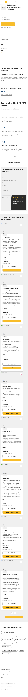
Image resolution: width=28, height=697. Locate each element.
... (3, 5)
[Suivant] (15, 157)
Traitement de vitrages (6, 653)
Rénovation (22, 650)
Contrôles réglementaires (7, 636)
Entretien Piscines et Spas (7, 639)
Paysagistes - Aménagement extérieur (9, 650)
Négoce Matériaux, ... (6, 646)
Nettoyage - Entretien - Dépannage (9, 643)
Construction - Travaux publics (8, 632)
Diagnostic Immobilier (19, 636)
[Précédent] (12, 157)
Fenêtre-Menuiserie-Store (20, 639)
